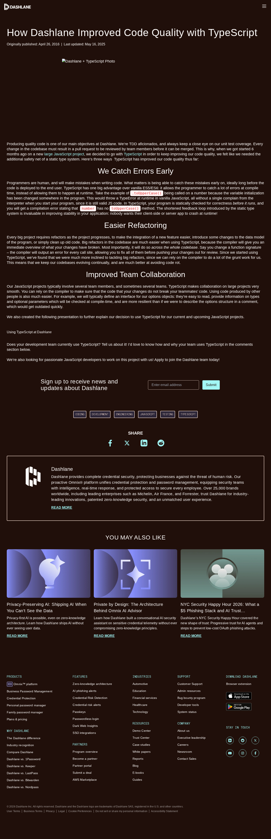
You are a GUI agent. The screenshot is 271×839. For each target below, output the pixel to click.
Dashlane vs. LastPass (22, 773)
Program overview (85, 751)
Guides (137, 779)
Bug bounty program (191, 698)
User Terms (13, 811)
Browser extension (238, 684)
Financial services (145, 698)
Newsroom (184, 751)
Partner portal (82, 765)
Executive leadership (191, 737)
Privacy (50, 811)
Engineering (124, 414)
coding (79, 414)
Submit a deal (82, 772)
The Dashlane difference (23, 738)
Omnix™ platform (22, 684)
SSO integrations (84, 732)
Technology (140, 712)
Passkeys (79, 712)
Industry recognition (20, 745)
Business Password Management (29, 691)
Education (139, 691)
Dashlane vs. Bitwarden (23, 780)
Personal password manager (26, 705)
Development (100, 414)
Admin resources (188, 691)
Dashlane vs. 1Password (23, 759)
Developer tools (188, 705)
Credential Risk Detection (90, 698)
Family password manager (25, 712)
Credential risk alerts (87, 705)
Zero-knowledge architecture (92, 684)
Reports (138, 758)
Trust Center (141, 737)
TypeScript (133, 154)
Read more (61, 507)
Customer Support (189, 684)
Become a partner (85, 758)
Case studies (141, 744)
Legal (61, 811)
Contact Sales (186, 758)
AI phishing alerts (84, 691)
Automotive (140, 684)
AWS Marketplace (85, 779)
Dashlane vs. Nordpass (23, 787)
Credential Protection (21, 698)
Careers (182, 744)
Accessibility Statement (164, 811)
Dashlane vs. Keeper (21, 766)
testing (167, 414)
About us (183, 730)
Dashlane (150, 484)
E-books (138, 772)
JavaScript (147, 414)
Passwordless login (86, 719)
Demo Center (142, 730)
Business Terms (33, 811)
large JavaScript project (64, 154)
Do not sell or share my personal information (121, 811)
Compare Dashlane (20, 752)
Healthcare (140, 705)
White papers (142, 751)
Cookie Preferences (80, 811)
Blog (136, 765)
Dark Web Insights (85, 726)
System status (187, 712)
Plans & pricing (17, 719)
